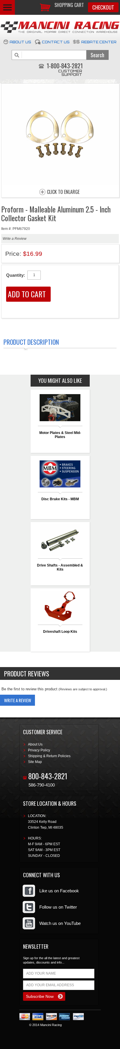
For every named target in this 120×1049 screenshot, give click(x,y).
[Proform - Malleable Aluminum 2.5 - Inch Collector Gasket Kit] (60, 183)
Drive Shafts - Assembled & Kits (60, 567)
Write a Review (15, 239)
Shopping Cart (69, 4)
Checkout (103, 7)
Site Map (35, 762)
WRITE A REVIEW (17, 700)
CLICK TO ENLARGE (63, 192)
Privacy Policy (39, 750)
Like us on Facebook (59, 890)
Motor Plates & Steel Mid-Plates (60, 435)
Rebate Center (99, 42)
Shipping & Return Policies (49, 756)
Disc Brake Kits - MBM (60, 499)
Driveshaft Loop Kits (60, 632)
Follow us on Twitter (58, 907)
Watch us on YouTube (60, 923)
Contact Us (56, 42)
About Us (20, 42)
